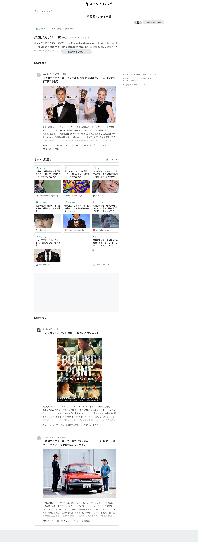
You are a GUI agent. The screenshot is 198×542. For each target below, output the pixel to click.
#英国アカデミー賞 (51, 145)
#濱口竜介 (86, 521)
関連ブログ (70, 28)
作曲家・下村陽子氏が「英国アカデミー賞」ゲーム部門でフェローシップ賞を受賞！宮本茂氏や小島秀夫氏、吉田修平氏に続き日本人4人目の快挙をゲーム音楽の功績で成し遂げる (48, 174)
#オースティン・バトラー (71, 145)
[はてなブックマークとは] (51, 159)
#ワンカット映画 (91, 425)
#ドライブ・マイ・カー (70, 521)
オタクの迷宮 (47, 329)
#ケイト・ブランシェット (95, 145)
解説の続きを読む (75, 51)
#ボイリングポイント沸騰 (54, 425)
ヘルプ (143, 78)
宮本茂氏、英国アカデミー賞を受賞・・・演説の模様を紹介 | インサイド (76, 208)
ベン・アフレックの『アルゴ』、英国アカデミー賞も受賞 (48, 242)
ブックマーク (42, 168)
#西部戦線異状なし (51, 149)
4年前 (64, 74)
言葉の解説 (40, 28)
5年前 (64, 437)
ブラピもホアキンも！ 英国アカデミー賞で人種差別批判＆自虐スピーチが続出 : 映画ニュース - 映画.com (105, 174)
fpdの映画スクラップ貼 (51, 74)
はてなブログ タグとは (131, 78)
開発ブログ (152, 78)
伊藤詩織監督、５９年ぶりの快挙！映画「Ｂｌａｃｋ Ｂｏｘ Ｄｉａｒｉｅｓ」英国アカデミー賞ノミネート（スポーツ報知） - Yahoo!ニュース (105, 243)
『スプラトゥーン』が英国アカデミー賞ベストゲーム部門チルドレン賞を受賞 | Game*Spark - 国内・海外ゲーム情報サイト (76, 174)
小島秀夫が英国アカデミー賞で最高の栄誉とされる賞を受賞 (48, 208)
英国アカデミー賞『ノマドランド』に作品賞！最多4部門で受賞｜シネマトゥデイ (105, 208)
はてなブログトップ (130, 81)
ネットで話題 (55, 28)
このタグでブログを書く (153, 22)
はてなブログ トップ (44, 11)
